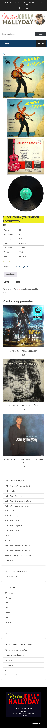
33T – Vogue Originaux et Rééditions (18, 501)
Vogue (8, 598)
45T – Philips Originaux (13, 516)
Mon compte (24, 8)
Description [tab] (10, 274)
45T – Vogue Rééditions (13, 496)
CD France (9, 593)
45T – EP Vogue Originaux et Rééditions (19, 486)
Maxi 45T (8, 541)
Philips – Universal (12, 603)
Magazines (9, 665)
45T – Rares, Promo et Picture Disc (17, 546)
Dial (7, 618)
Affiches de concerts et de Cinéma (17, 650)
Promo (8, 613)
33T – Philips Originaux (13, 526)
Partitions (8, 660)
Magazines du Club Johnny (14, 675)
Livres (7, 670)
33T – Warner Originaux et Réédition (18, 556)
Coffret (8, 623)
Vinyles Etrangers (11, 577)
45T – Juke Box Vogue (13, 491)
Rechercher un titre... (23, 30)
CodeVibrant (36, 724)
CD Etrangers (9, 629)
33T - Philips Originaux (19, 267)
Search (41, 35)
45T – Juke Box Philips (13, 511)
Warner (9, 608)
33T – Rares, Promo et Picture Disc (17, 551)
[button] (4, 54)
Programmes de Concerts (14, 655)
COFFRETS (9, 560)
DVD (6, 634)
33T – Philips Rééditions (13, 531)
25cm (7, 536)
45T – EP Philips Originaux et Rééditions (19, 506)
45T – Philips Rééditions (13, 521)
